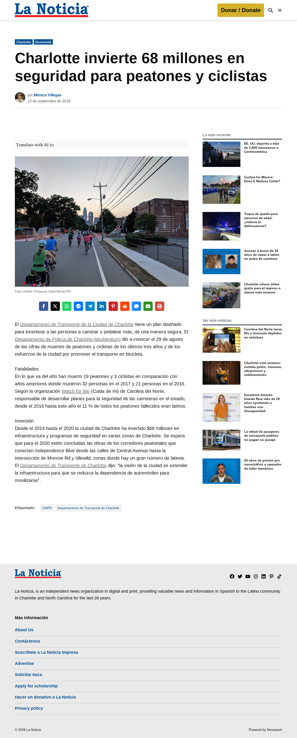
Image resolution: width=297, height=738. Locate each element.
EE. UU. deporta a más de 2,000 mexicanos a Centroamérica (261, 147)
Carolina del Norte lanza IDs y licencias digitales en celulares (263, 333)
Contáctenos (27, 641)
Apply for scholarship (36, 686)
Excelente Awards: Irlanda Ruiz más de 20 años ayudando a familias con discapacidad (262, 403)
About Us (24, 629)
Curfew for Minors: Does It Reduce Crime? (262, 179)
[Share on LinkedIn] (101, 306)
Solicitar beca (28, 674)
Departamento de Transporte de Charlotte (63, 465)
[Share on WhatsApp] (66, 306)
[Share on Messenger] (78, 306)
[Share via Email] (148, 306)
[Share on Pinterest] (113, 306)
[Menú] (280, 10)
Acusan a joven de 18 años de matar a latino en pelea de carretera (261, 255)
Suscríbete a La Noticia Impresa (46, 652)
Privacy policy (29, 708)
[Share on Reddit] (124, 306)
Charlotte (23, 42)
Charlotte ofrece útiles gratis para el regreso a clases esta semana (262, 288)
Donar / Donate (241, 10)
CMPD (47, 508)
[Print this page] (159, 306)
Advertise (24, 663)
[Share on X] (55, 306)
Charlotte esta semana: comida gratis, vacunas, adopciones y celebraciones (263, 369)
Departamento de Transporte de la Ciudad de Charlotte (77, 324)
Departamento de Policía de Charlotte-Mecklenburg (68, 339)
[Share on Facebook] (43, 306)
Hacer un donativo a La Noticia (45, 697)
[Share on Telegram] (90, 306)
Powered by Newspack (265, 729)
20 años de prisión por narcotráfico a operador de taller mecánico (262, 464)
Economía (43, 42)
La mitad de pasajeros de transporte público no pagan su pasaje (261, 436)
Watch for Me (76, 391)
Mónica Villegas (47, 95)
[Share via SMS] (136, 306)
